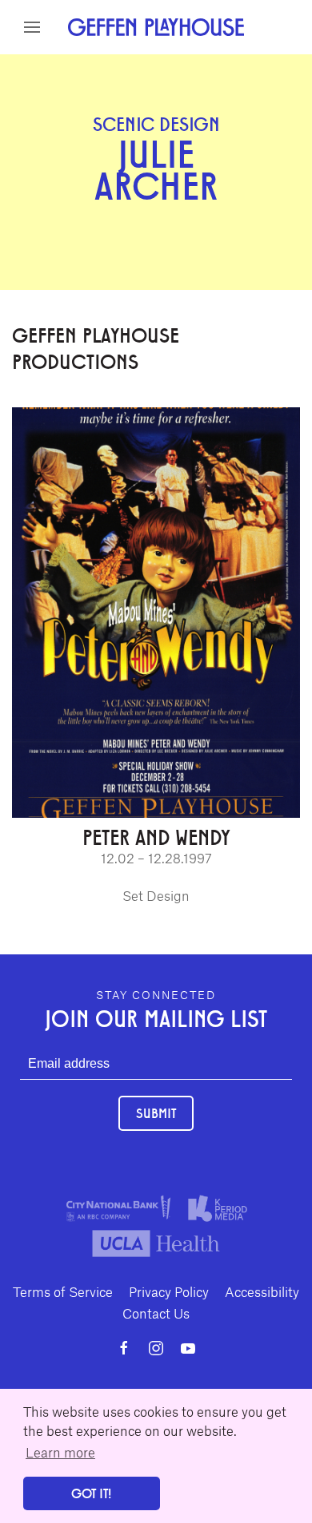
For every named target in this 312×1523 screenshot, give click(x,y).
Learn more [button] (60, 1452)
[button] (32, 27)
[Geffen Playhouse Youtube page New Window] (188, 1348)
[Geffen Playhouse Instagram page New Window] (156, 1348)
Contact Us (156, 1313)
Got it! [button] (91, 1493)
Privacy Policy (169, 1291)
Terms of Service (63, 1291)
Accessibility (262, 1291)
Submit (156, 1113)
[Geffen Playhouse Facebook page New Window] (124, 1348)
